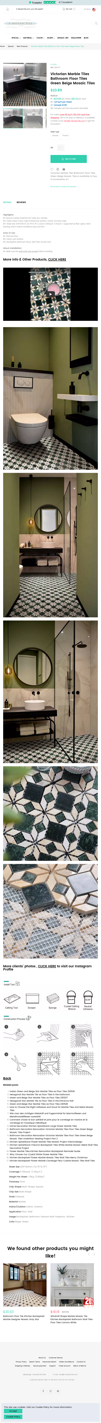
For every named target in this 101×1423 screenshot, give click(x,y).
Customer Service (55, 1358)
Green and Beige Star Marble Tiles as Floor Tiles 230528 (39, 1104)
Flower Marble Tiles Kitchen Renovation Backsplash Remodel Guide (45, 1151)
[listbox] (74, 137)
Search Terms (34, 1362)
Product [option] (65, 135)
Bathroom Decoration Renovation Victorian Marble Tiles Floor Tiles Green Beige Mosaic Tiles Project (51, 1131)
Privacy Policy (21, 1362)
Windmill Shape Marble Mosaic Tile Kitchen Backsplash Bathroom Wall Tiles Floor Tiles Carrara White (71, 1319)
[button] (89, 9)
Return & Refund (79, 1366)
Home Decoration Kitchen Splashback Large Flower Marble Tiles (43, 1126)
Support (52, 1366)
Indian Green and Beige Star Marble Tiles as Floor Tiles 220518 (42, 1091)
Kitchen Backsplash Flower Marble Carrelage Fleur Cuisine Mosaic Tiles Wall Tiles (52, 1160)
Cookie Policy (13, 1417)
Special (11, 46)
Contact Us (81, 1362)
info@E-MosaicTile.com (68, 1374)
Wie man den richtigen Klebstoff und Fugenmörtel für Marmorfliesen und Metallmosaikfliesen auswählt (48, 1115)
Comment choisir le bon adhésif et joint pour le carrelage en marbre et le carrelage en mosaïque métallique (48, 1121)
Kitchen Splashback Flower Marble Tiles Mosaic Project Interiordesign (46, 1142)
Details (7, 202)
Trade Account (64, 1366)
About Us (42, 1358)
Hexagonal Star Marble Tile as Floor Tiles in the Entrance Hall (41, 1101)
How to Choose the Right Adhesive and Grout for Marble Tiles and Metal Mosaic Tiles (52, 1108)
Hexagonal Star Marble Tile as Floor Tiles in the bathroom (40, 1094)
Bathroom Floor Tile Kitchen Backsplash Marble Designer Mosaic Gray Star (24, 1318)
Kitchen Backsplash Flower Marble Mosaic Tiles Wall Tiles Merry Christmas (48, 1157)
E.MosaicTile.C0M (39, 1374)
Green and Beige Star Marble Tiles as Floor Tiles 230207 (39, 1097)
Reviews (21, 202)
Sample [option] (55, 135)
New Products (22, 46)
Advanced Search (49, 1362)
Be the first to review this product (63, 186)
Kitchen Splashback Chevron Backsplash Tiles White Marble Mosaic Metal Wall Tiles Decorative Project (54, 1146)
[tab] (7, 202)
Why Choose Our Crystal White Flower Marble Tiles (36, 1154)
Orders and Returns (66, 1362)
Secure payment (39, 1366)
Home (2, 46)
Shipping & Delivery (22, 1366)
